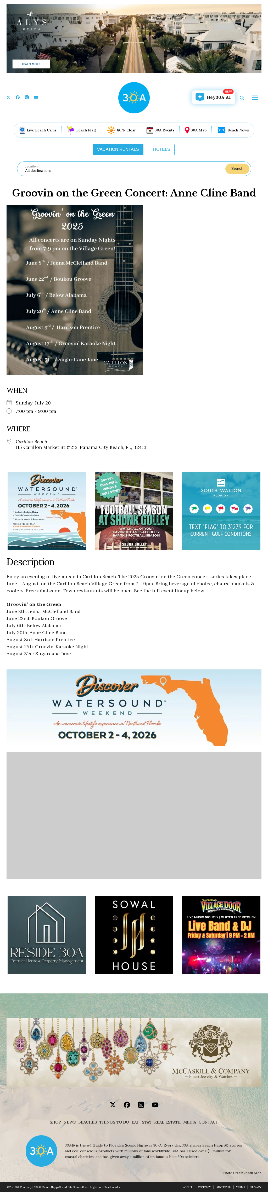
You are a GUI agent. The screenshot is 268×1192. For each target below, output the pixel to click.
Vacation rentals (118, 149)
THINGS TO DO (114, 1122)
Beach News (238, 130)
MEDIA (189, 1122)
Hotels (161, 149)
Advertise (223, 1187)
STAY (147, 1122)
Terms (240, 1187)
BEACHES (87, 1122)
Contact (208, 1122)
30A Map (198, 130)
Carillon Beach (31, 441)
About (187, 1187)
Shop (55, 1122)
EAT (135, 1122)
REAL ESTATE (167, 1122)
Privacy (255, 1187)
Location (31, 166)
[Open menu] (254, 97)
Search (237, 168)
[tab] (118, 149)
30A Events (164, 130)
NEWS (70, 1122)
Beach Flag (86, 130)
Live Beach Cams (42, 130)
